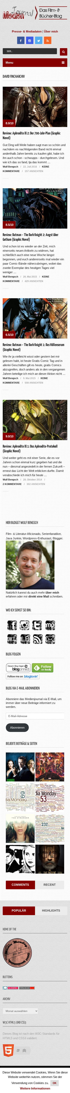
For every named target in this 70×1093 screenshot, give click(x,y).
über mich (52, 592)
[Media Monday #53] (49, 798)
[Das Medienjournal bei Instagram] (24, 630)
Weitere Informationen (35, 1088)
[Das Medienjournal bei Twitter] (37, 630)
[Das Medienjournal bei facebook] (12, 630)
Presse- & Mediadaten (27, 31)
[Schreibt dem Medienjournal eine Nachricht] (50, 644)
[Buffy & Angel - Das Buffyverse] (20, 860)
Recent (50, 884)
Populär (19, 910)
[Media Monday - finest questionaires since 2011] (17, 966)
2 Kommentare (12, 484)
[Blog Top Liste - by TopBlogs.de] (27, 988)
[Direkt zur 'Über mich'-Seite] (30, 588)
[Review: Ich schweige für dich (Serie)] (20, 829)
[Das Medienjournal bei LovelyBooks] (25, 644)
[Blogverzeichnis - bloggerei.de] (10, 988)
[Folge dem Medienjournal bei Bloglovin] (22, 678)
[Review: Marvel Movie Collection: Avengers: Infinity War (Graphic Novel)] (49, 767)
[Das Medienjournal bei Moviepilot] (50, 630)
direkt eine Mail (38, 596)
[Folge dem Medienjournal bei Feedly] (42, 671)
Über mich (51, 31)
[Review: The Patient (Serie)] (49, 860)
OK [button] (54, 1083)
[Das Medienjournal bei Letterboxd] (12, 644)
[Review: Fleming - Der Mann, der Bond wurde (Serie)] (20, 767)
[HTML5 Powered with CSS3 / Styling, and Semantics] (19, 1055)
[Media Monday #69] (20, 798)
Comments (20, 884)
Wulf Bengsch (10, 166)
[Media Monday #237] (49, 829)
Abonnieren (17, 727)
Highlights (51, 910)
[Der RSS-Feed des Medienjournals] (38, 644)
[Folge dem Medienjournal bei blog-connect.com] (18, 671)
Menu (9, 62)
